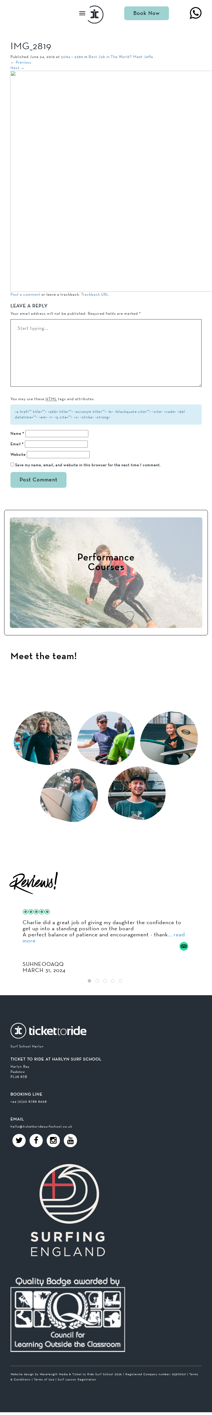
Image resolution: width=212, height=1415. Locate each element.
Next (17, 67)
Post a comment (25, 294)
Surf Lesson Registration (77, 1379)
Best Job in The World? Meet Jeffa (121, 56)
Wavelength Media (54, 1374)
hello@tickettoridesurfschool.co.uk (41, 1126)
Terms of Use (44, 1379)
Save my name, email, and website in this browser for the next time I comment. (88, 464)
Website (18, 454)
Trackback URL (94, 294)
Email (17, 443)
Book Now (146, 13)
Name (17, 433)
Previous (20, 62)
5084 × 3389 (72, 56)
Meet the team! (43, 656)
